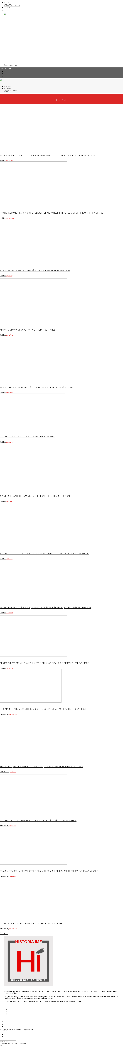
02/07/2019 (9, 160)
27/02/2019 (9, 276)
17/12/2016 (12, 826)
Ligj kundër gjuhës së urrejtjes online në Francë (27, 437)
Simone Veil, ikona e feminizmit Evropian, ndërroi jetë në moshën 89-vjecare (41, 766)
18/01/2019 (9, 501)
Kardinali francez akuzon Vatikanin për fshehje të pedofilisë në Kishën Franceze (44, 554)
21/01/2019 (9, 442)
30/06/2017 (12, 772)
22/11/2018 (9, 668)
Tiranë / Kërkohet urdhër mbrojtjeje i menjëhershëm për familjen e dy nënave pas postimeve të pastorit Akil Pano (55, 1011)
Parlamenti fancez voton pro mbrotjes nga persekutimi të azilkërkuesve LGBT (43, 709)
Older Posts (4, 934)
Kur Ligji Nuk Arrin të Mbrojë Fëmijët (23, 1008)
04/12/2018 (9, 613)
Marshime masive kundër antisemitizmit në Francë (27, 330)
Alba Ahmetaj (4, 714)
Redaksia (3, 160)
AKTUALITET (8, 2)
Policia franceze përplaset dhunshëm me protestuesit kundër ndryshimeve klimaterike (48, 155)
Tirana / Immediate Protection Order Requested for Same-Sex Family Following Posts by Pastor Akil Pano (51, 1009)
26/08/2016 (13, 929)
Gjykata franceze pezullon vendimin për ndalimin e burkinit (33, 923)
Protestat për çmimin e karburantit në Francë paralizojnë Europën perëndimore (44, 663)
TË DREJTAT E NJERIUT (12, 6)
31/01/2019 (9, 393)
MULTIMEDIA (8, 4)
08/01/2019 (9, 559)
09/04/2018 (13, 714)
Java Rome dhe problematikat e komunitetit (25, 1015)
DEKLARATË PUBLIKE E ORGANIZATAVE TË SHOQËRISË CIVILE (29, 1013)
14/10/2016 (12, 876)
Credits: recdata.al (41, 1029)
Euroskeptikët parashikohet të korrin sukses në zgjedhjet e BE (35, 270)
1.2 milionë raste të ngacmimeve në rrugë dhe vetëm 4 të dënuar (35, 496)
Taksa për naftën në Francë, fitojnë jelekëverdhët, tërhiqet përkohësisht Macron (45, 607)
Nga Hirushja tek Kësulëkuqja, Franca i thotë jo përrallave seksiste (38, 820)
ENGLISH (7, 7)
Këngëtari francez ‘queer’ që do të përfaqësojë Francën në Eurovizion (38, 387)
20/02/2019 (10, 335)
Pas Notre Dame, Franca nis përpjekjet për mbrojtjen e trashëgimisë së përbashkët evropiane (51, 213)
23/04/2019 (10, 218)
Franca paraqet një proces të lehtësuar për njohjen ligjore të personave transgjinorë (49, 871)
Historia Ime (4, 772)
